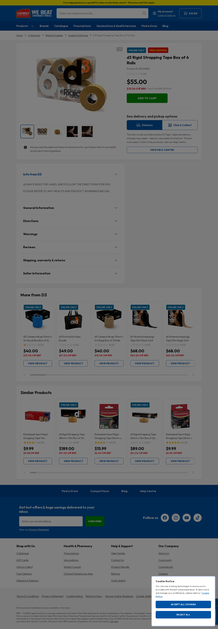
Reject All (183, 614)
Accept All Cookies (183, 604)
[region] (183, 601)
